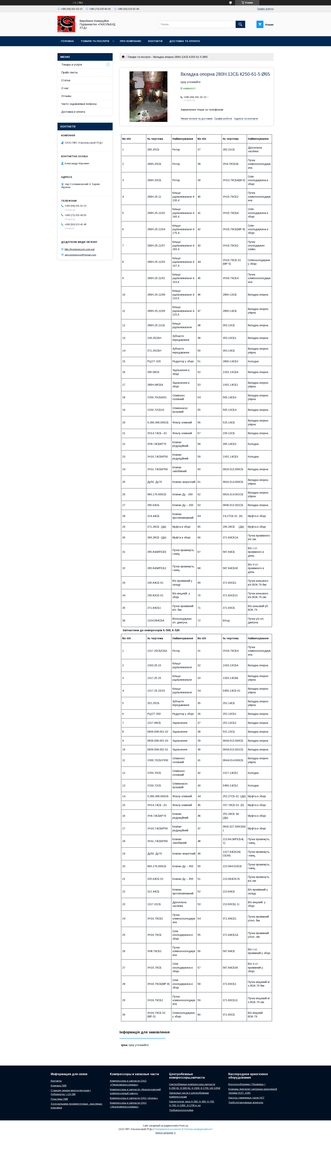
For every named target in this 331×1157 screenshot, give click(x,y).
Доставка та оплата (184, 41)
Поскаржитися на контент (168, 1129)
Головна (67, 41)
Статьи (65, 80)
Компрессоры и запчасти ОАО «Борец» (134, 1098)
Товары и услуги (71, 64)
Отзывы (66, 96)
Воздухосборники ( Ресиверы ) (246, 1084)
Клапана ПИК (58, 1085)
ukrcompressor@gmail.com (80, 254)
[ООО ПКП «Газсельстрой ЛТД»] (66, 31)
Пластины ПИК (59, 1099)
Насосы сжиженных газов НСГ (246, 1097)
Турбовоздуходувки (181, 1110)
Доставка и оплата (73, 111)
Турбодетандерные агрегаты (245, 1102)
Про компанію (130, 41)
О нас (65, 88)
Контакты (56, 1080)
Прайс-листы (69, 72)
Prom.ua (183, 1125)
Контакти (155, 41)
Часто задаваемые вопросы (79, 103)
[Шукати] (240, 24)
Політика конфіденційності (197, 1129)
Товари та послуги (95, 41)
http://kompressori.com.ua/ (80, 249)
